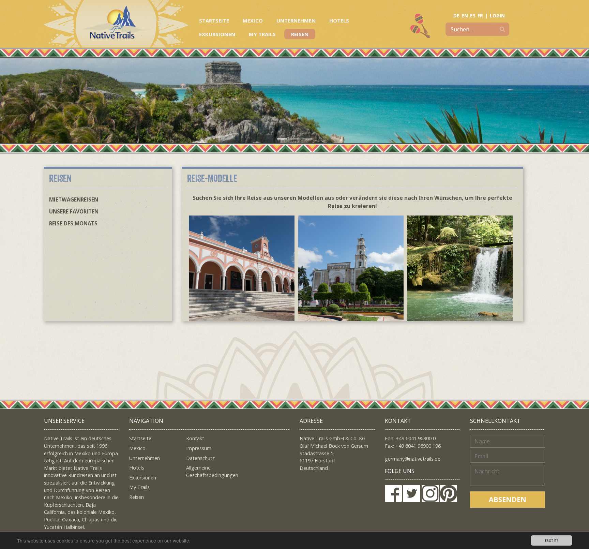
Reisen (299, 34)
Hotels (339, 20)
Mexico (253, 20)
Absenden (507, 499)
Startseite (214, 20)
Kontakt (195, 438)
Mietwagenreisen (73, 199)
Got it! (551, 540)
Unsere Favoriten (74, 211)
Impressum (198, 448)
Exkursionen (217, 34)
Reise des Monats (73, 223)
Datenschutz (200, 458)
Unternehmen (296, 20)
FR (480, 15)
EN (465, 15)
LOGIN (497, 15)
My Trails (262, 34)
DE (456, 15)
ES (472, 15)
